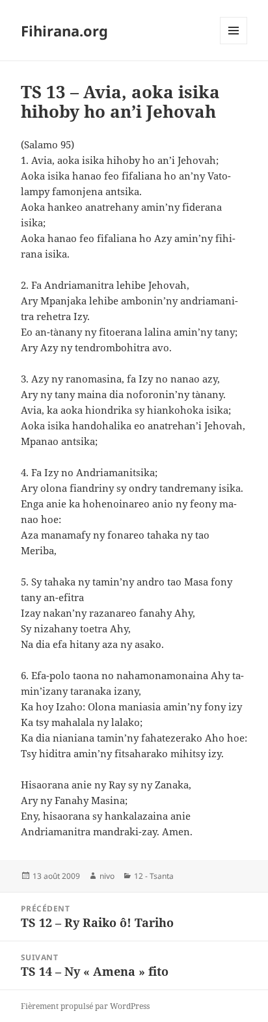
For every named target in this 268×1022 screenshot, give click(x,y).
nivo (107, 875)
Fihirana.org (64, 30)
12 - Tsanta (154, 875)
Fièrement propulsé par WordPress (85, 1006)
